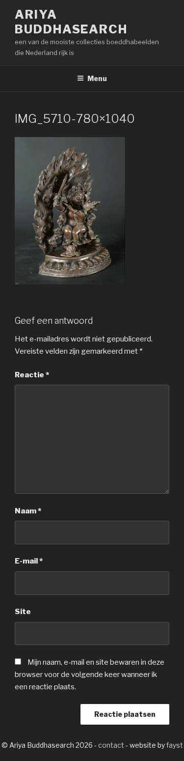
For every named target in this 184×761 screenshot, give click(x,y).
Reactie (32, 374)
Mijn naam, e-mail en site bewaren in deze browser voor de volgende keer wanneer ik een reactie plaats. (89, 674)
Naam (28, 511)
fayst (174, 745)
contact (111, 745)
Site (23, 611)
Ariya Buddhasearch (71, 21)
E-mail (29, 561)
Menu (97, 78)
